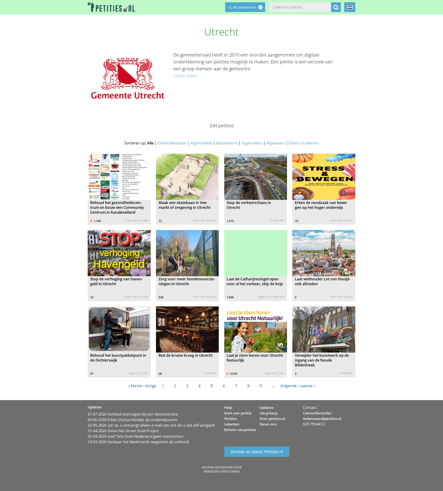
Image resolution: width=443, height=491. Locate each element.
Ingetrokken (252, 143)
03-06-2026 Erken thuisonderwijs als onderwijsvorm (132, 419)
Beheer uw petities (240, 429)
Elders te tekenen (304, 143)
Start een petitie (237, 413)
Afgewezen (275, 143)
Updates (266, 407)
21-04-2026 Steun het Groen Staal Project (123, 430)
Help (228, 407)
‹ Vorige (149, 385)
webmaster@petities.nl (322, 418)
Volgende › (289, 385)
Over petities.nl (272, 418)
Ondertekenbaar (172, 143)
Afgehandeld (201, 143)
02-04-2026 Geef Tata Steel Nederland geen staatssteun (135, 436)
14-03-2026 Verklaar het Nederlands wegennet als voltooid (138, 441)
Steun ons (268, 424)
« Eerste (135, 385)
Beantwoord (227, 143)
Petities (230, 418)
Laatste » (307, 385)
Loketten (231, 424)
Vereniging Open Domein (221, 471)
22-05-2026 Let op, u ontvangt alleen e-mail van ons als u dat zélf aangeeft (151, 425)
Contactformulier (317, 413)
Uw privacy (269, 413)
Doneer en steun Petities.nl (256, 452)
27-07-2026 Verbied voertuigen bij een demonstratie (133, 414)
